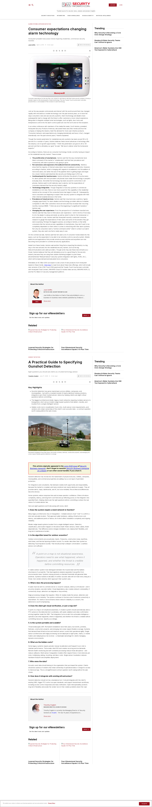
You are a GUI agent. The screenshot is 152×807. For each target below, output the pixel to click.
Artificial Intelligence (103, 15)
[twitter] (59, 50)
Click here (47, 265)
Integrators (61, 15)
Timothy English (33, 376)
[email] (65, 50)
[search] (32, 5)
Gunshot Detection (34, 357)
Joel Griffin (31, 45)
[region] (76, 803)
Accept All (144, 803)
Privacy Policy (51, 803)
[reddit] (62, 50)
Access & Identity (88, 15)
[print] (90, 50)
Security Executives (47, 15)
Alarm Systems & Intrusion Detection (39, 24)
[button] (29, 5)
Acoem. (54, 713)
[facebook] (54, 50)
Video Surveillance (73, 15)
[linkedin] (56, 50)
